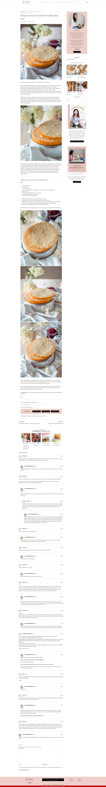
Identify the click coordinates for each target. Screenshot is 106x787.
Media (79, 779)
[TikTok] (70, 2)
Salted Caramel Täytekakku (70, 76)
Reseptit (71, 779)
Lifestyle (71, 780)
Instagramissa (42, 405)
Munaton (40, 416)
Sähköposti (45, 764)
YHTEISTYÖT (79, 780)
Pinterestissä (36, 407)
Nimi (20, 764)
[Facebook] (72, 2)
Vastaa (61, 456)
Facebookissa (33, 405)
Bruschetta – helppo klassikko (36, 444)
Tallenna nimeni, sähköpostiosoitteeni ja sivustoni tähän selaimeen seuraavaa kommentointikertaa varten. (41, 767)
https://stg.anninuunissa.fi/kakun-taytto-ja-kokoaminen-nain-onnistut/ (36, 664)
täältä (38, 402)
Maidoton (35, 416)
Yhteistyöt (59, 2)
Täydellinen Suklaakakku (80, 93)
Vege (44, 416)
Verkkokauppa (23, 392)
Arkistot (77, 57)
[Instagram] (69, 2)
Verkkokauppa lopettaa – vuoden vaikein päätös (29, 422)
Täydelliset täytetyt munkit (71, 93)
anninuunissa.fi (81, 47)
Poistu (63, 786)
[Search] (85, 100)
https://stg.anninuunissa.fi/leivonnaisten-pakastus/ (32, 659)
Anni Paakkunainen (29, 466)
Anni (54, 2)
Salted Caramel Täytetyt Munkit (46, 444)
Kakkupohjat (23, 416)
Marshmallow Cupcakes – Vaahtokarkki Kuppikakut (26, 446)
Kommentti (21, 748)
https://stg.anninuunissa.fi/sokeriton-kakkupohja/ (31, 715)
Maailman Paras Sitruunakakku (56, 444)
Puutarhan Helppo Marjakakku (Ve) (56, 422)
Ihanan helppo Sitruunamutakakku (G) (81, 77)
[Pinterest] (74, 2)
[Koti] (20, 11)
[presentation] (25, 437)
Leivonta (29, 416)
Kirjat (65, 2)
